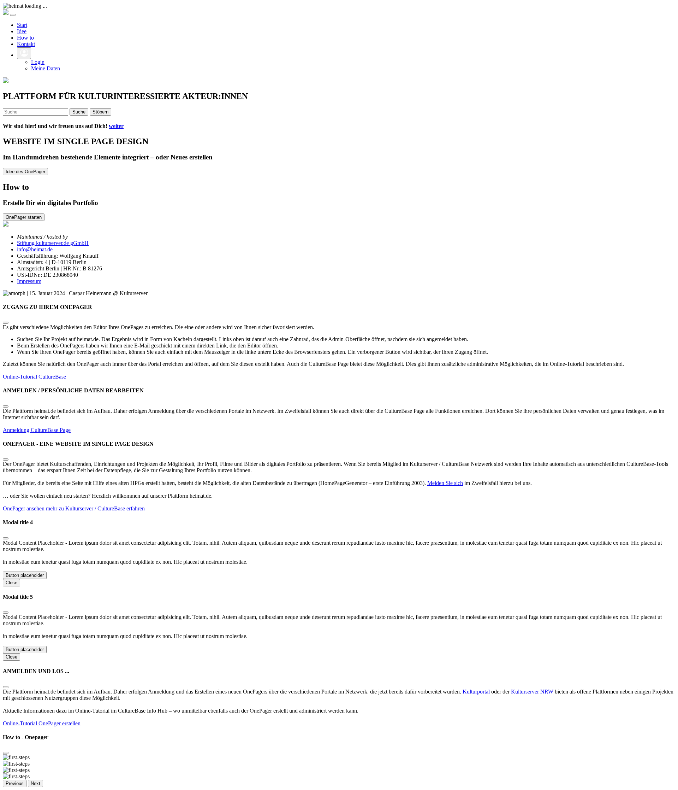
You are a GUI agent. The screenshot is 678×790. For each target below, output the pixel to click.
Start (22, 25)
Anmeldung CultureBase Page (37, 430)
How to (25, 38)
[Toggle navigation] (13, 15)
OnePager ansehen (24, 508)
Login (37, 62)
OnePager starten (24, 217)
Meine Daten (45, 68)
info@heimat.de (35, 249)
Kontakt (26, 44)
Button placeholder (25, 575)
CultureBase (52, 377)
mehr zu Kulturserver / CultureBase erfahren (95, 508)
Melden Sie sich (445, 483)
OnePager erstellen (59, 723)
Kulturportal (476, 692)
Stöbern (100, 112)
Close (11, 582)
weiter (116, 126)
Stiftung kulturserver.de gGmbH (53, 243)
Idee (21, 31)
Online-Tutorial (20, 377)
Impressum (29, 281)
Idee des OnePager (25, 171)
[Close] (5, 323)
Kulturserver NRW (532, 692)
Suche (78, 112)
